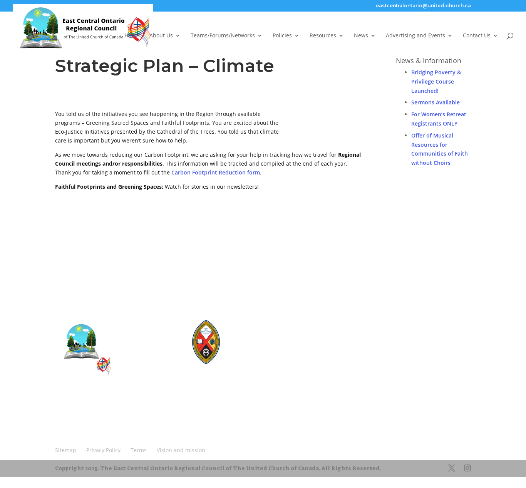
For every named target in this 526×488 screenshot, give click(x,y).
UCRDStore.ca (252, 364)
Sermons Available (435, 102)
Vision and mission (82, 425)
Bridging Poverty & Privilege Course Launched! (436, 81)
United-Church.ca (255, 322)
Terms (138, 413)
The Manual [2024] (257, 329)
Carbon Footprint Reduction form (215, 172)
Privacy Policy (105, 413)
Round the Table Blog (259, 336)
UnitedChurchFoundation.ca (267, 343)
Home (131, 36)
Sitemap (69, 413)
